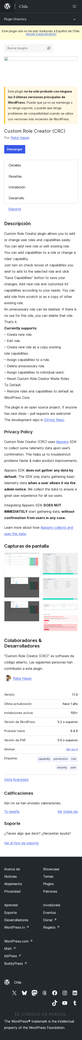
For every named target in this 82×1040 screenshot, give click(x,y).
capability (44, 758)
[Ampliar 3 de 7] (34, 607)
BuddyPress (15, 963)
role (73, 758)
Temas (48, 876)
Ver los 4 (72, 749)
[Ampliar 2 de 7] (34, 583)
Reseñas (15, 176)
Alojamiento (13, 884)
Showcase (51, 869)
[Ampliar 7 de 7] (72, 619)
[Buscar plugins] (49, 48)
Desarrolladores (16, 920)
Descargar (14, 149)
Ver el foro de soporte (21, 843)
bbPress (12, 956)
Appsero (62, 442)
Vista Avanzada (16, 779)
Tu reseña (11, 811)
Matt (10, 948)
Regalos (51, 927)
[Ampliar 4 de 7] (72, 558)
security (62, 767)
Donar (50, 920)
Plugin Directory (15, 19)
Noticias (10, 876)
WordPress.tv (16, 927)
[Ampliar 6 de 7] (72, 609)
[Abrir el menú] (75, 6)
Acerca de (12, 869)
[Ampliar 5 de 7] (72, 583)
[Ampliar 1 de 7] (34, 558)
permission (61, 758)
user (73, 767)
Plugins (48, 884)
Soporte (14, 209)
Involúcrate (51, 905)
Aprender (11, 905)
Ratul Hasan (20, 138)
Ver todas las (67, 811)
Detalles (15, 165)
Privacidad (12, 891)
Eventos (49, 912)
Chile (17, 982)
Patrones (50, 891)
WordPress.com (18, 941)
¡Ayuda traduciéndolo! (41, 34)
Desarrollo (16, 198)
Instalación (17, 187)
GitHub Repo (54, 420)
